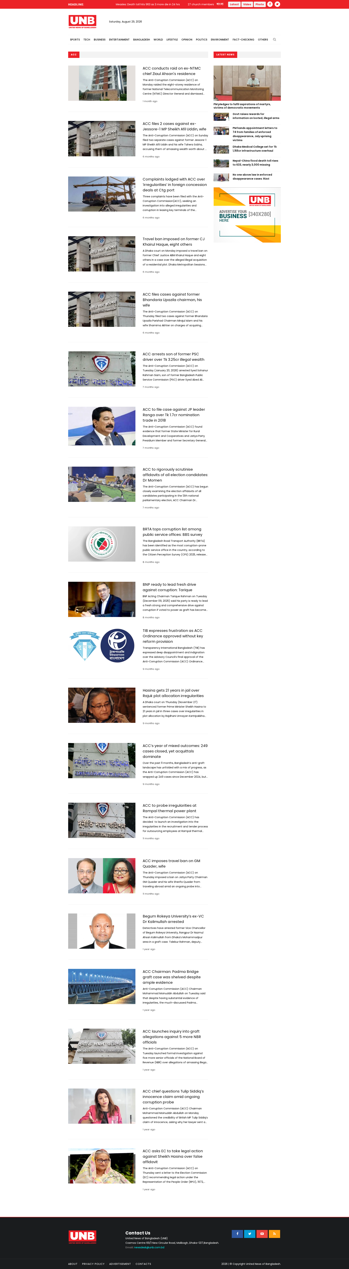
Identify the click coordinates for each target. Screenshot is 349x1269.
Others (263, 39)
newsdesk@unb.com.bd (144, 1247)
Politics (201, 39)
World (158, 39)
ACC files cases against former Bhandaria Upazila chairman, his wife (172, 300)
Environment (220, 39)
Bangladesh (141, 39)
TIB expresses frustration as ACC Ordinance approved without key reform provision (173, 636)
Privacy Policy (93, 1264)
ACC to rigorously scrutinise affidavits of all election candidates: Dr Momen (175, 475)
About (73, 1264)
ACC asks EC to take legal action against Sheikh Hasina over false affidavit (173, 1156)
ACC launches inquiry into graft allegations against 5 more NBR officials (172, 1037)
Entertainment (119, 39)
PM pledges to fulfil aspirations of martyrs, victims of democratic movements (242, 106)
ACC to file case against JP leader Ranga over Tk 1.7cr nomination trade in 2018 (174, 415)
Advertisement (120, 1264)
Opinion (186, 39)
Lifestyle (172, 39)
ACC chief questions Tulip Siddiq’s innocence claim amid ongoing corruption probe (173, 1097)
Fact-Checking (243, 39)
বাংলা (220, 4)
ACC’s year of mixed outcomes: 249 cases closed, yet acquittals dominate (175, 751)
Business (99, 39)
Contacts (143, 1264)
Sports (75, 39)
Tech (86, 39)
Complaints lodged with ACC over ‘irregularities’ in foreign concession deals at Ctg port (175, 185)
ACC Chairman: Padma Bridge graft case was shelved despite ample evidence (172, 977)
